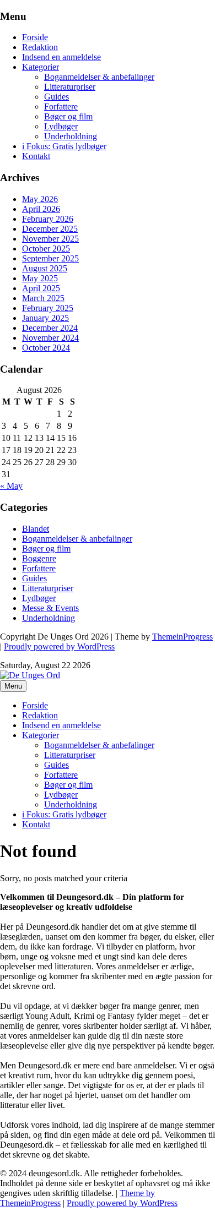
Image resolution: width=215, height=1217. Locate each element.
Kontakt (36, 156)
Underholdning (70, 136)
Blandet (35, 528)
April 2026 (41, 209)
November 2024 (50, 337)
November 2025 (50, 238)
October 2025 (46, 248)
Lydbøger (61, 126)
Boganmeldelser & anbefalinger (99, 76)
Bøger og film (68, 116)
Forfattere (61, 106)
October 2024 (46, 347)
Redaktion (40, 47)
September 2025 (50, 258)
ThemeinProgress (182, 636)
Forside (35, 37)
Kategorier (40, 67)
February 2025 (47, 308)
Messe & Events (50, 608)
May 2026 (40, 199)
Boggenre (39, 558)
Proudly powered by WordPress (59, 646)
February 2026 (47, 218)
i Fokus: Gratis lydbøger (64, 146)
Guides (56, 96)
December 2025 (50, 228)
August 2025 (44, 268)
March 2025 (43, 298)
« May (11, 485)
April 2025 (41, 288)
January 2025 (45, 318)
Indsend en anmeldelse (61, 57)
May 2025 (40, 278)
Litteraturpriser (69, 86)
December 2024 (50, 327)
